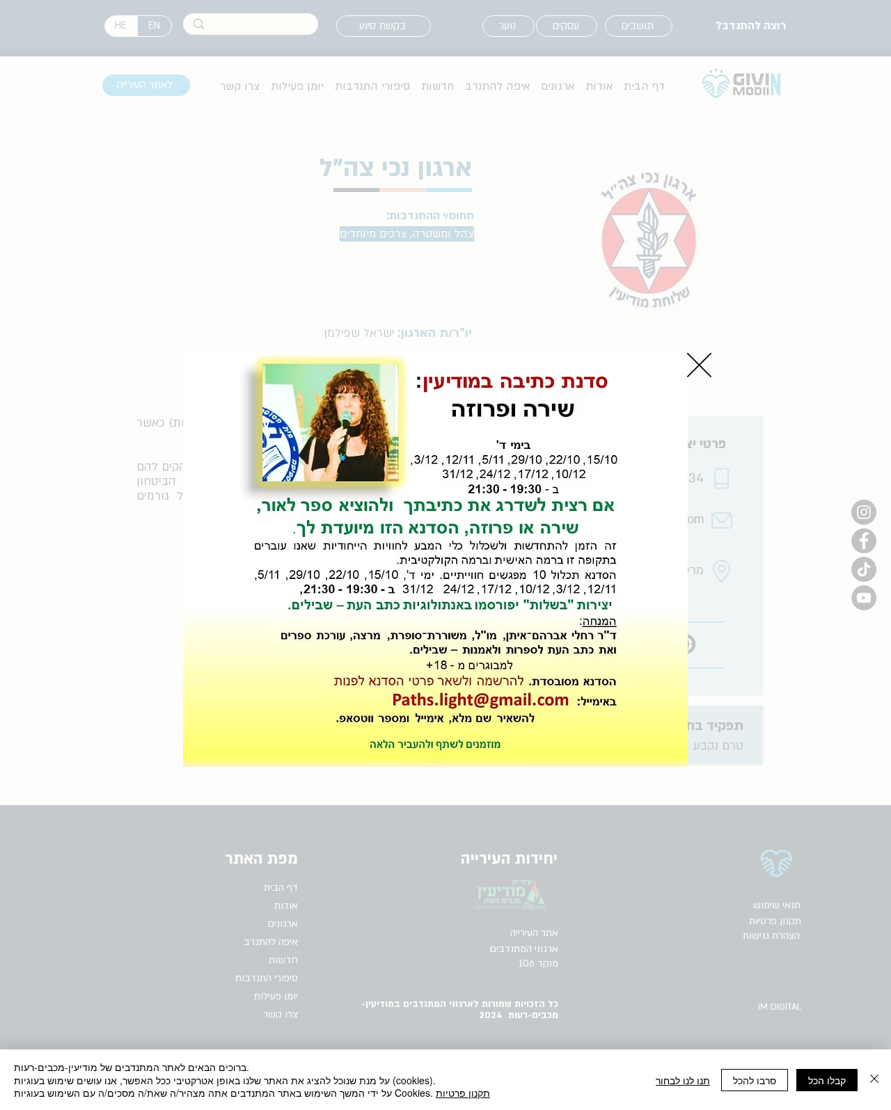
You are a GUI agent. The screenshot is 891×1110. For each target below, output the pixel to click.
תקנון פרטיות (463, 1093)
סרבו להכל (754, 1080)
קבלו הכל (827, 1080)
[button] (699, 365)
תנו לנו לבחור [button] (683, 1080)
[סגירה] (874, 1080)
